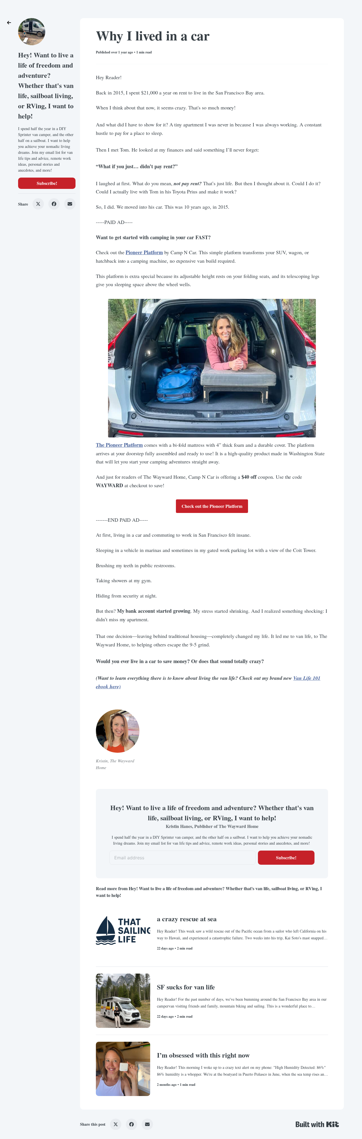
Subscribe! (47, 183)
